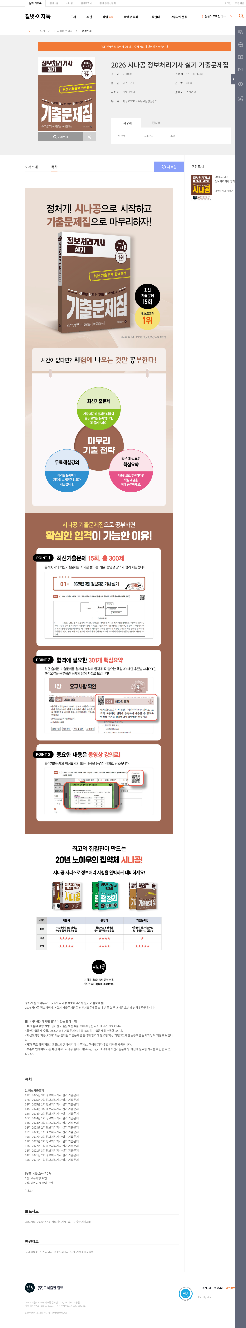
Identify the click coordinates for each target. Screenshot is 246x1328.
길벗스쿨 (53, 3)
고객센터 (154, 16)
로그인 (227, 3)
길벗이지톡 (38, 16)
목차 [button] (54, 166)
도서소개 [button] (31, 166)
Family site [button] (204, 1297)
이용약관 (218, 1288)
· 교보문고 (147, 136)
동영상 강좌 (131, 16)
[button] (89, 136)
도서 (73, 16)
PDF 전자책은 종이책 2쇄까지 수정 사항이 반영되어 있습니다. (135, 46)
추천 (89, 16)
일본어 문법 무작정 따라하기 (214, 16)
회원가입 (239, 3)
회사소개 (206, 1288)
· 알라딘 (172, 136)
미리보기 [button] (63, 137)
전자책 (156, 122)
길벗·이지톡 (35, 3)
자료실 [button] (172, 166)
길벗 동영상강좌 (107, 3)
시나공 (69, 3)
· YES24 (121, 136)
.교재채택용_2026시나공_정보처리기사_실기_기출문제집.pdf (59, 1251)
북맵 (105, 16)
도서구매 (126, 123)
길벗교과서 (86, 3)
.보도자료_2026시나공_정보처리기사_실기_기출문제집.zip (58, 1221)
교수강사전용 (178, 16)
